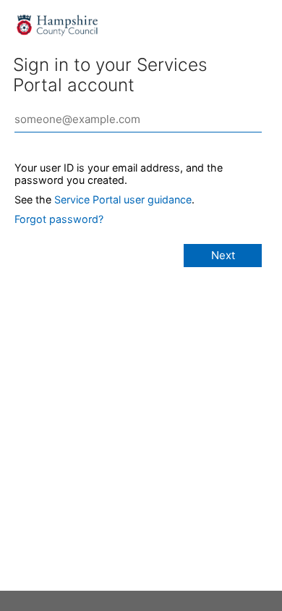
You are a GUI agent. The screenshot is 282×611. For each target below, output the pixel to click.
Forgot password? (58, 219)
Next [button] (223, 255)
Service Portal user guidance (123, 199)
